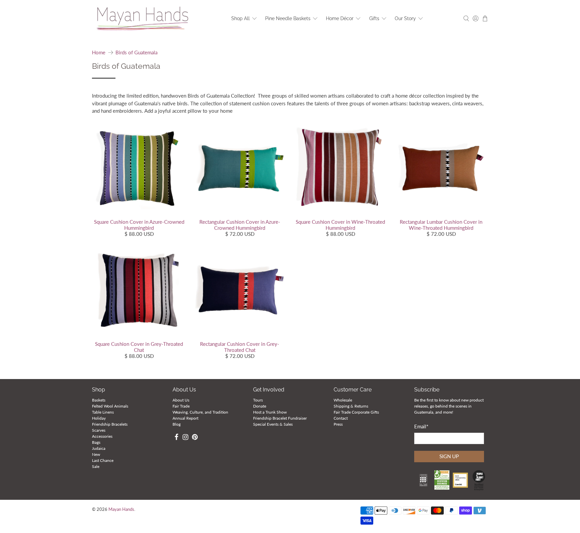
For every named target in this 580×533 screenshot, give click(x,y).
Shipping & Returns (351, 406)
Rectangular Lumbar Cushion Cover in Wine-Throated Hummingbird (441, 225)
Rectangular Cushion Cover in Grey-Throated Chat (239, 347)
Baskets (98, 400)
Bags (96, 442)
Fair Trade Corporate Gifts (356, 412)
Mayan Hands (121, 509)
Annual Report (185, 418)
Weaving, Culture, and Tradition (200, 412)
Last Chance (102, 460)
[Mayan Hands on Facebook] (176, 437)
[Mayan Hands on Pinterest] (195, 437)
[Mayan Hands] (143, 18)
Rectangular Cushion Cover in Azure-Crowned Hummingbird (239, 225)
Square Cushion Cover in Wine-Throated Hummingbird (340, 225)
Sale (95, 466)
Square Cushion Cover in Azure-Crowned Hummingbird (139, 225)
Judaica (98, 448)
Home (98, 52)
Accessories (102, 436)
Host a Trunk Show (270, 412)
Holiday (99, 418)
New (96, 454)
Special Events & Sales (273, 424)
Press (338, 424)
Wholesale (343, 400)
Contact (341, 418)
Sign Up (449, 456)
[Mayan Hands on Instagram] (186, 437)
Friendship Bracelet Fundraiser (280, 418)
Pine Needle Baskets (287, 18)
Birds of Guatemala (136, 52)
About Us (181, 400)
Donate (259, 406)
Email (421, 426)
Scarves (98, 430)
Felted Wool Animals (110, 406)
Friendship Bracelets (110, 424)
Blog (177, 424)
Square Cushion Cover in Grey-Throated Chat (139, 347)
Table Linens (103, 412)
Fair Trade (181, 406)
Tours (258, 400)
